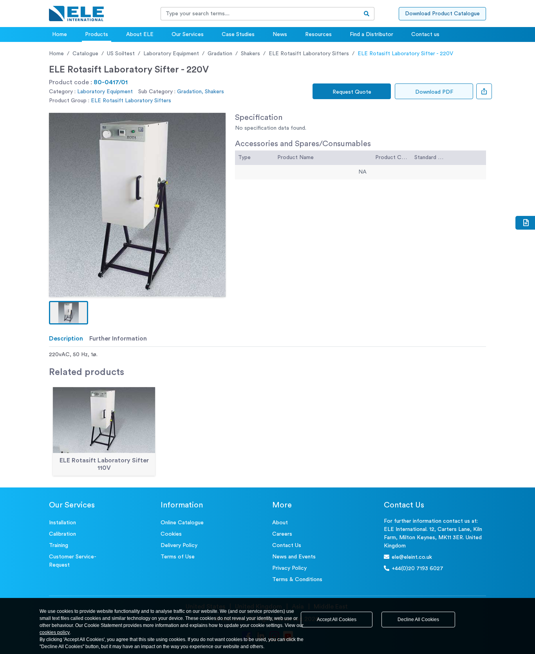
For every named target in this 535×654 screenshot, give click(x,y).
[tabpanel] (267, 355)
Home (59, 34)
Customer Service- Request (72, 561)
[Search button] (366, 13)
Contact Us (286, 545)
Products (96, 34)
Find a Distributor (371, 34)
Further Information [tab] (118, 338)
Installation (62, 522)
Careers (282, 534)
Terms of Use (178, 557)
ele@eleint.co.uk (412, 557)
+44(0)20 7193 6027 (417, 568)
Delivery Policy (179, 545)
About (280, 522)
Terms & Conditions (297, 579)
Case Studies (238, 34)
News (280, 34)
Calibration (62, 534)
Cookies (171, 534)
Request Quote (352, 92)
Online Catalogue (182, 522)
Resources (318, 34)
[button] (68, 312)
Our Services (188, 34)
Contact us (425, 34)
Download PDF (434, 92)
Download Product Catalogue (442, 13)
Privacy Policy (289, 568)
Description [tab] (66, 338)
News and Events (294, 557)
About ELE (140, 34)
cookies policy (55, 632)
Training (58, 545)
